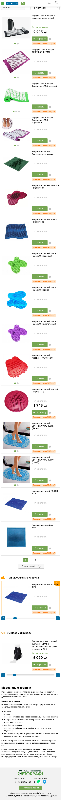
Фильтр (6, 8)
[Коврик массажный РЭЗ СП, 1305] (16, 537)
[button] (45, 8)
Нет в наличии (39, 608)
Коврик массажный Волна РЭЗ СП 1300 (44, 220)
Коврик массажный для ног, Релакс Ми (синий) (45, 288)
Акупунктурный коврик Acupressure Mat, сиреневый (42, 120)
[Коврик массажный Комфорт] (16, 367)
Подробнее (41, 39)
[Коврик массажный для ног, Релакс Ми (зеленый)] (16, 265)
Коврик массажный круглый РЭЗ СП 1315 (45, 390)
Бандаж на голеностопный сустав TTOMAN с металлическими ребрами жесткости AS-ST (44, 645)
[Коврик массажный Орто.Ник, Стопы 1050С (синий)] (16, 469)
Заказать (39, 73)
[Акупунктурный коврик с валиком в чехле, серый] (16, 27)
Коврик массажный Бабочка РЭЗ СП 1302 (45, 186)
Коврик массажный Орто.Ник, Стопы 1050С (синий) (43, 459)
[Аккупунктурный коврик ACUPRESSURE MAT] (16, 61)
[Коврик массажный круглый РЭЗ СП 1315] (16, 401)
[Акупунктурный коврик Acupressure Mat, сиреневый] (16, 129)
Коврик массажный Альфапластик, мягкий (42, 152)
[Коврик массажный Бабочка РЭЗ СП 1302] (16, 197)
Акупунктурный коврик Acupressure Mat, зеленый (44, 85)
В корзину (41, 412)
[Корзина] (56, 2)
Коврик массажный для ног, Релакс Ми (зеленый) (45, 254)
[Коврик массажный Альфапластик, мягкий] (16, 163)
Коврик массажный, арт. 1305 (43, 526)
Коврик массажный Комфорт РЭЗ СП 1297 (42, 356)
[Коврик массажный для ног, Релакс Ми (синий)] (16, 299)
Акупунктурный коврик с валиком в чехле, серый (43, 17)
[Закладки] (49, 2)
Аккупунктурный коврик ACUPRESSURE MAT (43, 50)
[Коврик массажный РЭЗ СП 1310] (16, 503)
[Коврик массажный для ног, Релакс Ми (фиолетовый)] (16, 333)
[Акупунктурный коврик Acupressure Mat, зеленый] (16, 95)
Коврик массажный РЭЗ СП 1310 (45, 492)
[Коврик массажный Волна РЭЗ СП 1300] (16, 231)
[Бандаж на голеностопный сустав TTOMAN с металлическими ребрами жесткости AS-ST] (16, 653)
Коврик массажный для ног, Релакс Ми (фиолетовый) (45, 322)
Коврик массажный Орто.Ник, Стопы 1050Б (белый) (43, 426)
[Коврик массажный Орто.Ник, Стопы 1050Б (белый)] (16, 435)
